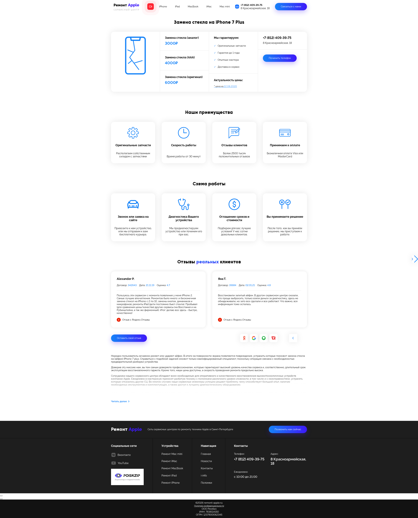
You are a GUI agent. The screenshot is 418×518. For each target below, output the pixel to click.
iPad (177, 6)
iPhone (163, 6)
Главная (206, 454)
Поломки (206, 482)
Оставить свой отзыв (129, 338)
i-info (204, 475)
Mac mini (225, 6)
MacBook (193, 6)
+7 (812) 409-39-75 (251, 5)
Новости (206, 461)
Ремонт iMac (169, 461)
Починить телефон (280, 58)
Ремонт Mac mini (171, 454)
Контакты (207, 468)
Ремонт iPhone (170, 482)
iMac (209, 6)
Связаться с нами (291, 6)
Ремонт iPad (169, 475)
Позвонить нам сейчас (288, 429)
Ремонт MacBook (172, 468)
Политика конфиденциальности (209, 506)
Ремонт (126, 7)
